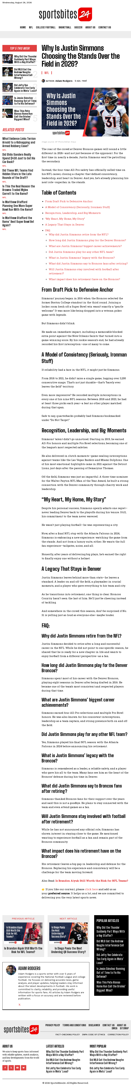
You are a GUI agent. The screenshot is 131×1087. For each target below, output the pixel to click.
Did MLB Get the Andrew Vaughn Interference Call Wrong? (23, 73)
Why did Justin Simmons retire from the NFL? (78, 234)
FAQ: (47, 230)
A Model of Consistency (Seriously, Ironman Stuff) (77, 207)
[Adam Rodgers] (44, 81)
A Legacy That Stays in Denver (64, 224)
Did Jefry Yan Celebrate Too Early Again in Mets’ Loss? (25, 88)
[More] (125, 80)
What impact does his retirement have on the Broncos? (84, 279)
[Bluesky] (23, 1067)
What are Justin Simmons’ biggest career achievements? (85, 246)
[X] (101, 80)
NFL (4, 150)
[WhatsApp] (117, 80)
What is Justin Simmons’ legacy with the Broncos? (82, 257)
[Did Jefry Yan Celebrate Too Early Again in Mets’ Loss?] (7, 87)
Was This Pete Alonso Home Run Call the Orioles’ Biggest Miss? (23, 115)
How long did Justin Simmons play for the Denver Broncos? (87, 240)
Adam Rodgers (63, 81)
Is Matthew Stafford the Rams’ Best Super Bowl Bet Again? (18, 221)
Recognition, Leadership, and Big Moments (73, 213)
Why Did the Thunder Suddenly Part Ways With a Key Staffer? (25, 59)
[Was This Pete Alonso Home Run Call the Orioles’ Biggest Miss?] (7, 113)
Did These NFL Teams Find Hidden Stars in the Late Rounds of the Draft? (17, 174)
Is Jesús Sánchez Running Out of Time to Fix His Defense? (25, 100)
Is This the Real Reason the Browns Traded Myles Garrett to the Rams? (18, 189)
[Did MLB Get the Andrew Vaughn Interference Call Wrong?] (7, 72)
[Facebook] (93, 80)
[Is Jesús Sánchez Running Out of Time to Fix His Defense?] (7, 100)
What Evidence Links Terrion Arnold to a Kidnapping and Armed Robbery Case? (19, 142)
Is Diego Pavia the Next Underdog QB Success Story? (68, 950)
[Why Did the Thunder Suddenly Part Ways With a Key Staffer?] (7, 59)
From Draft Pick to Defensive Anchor (69, 201)
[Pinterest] (109, 80)
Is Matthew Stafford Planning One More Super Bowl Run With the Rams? (17, 205)
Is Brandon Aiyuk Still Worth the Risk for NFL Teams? (91, 880)
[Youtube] (17, 1067)
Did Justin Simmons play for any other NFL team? (81, 252)
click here (91, 889)
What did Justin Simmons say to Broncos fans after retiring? (88, 263)
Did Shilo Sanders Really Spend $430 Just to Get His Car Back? (18, 158)
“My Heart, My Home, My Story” (65, 218)
